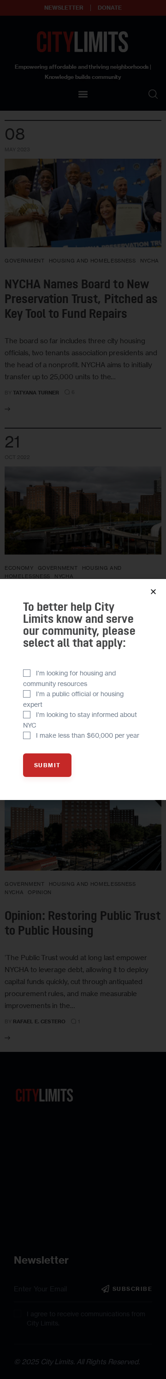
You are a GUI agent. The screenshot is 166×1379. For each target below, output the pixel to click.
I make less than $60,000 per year (87, 735)
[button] (153, 591)
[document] (83, 689)
